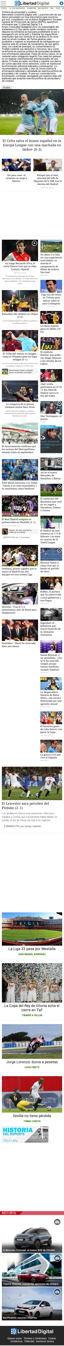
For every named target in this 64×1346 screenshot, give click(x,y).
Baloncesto (43, 8)
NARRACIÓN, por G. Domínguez (17, 537)
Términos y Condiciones (35, 1338)
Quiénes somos (14, 1338)
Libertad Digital (32, 3)
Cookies (52, 1338)
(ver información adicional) (16, 53)
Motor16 (9, 1213)
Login (61, 3)
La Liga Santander (17, 8)
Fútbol (4, 8)
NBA (52, 8)
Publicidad (29, 1341)
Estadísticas (17, 1341)
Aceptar (6, 87)
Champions (31, 8)
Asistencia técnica (45, 1341)
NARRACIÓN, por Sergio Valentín (23, 826)
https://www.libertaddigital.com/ (20, 26)
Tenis (58, 8)
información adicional (15, 66)
